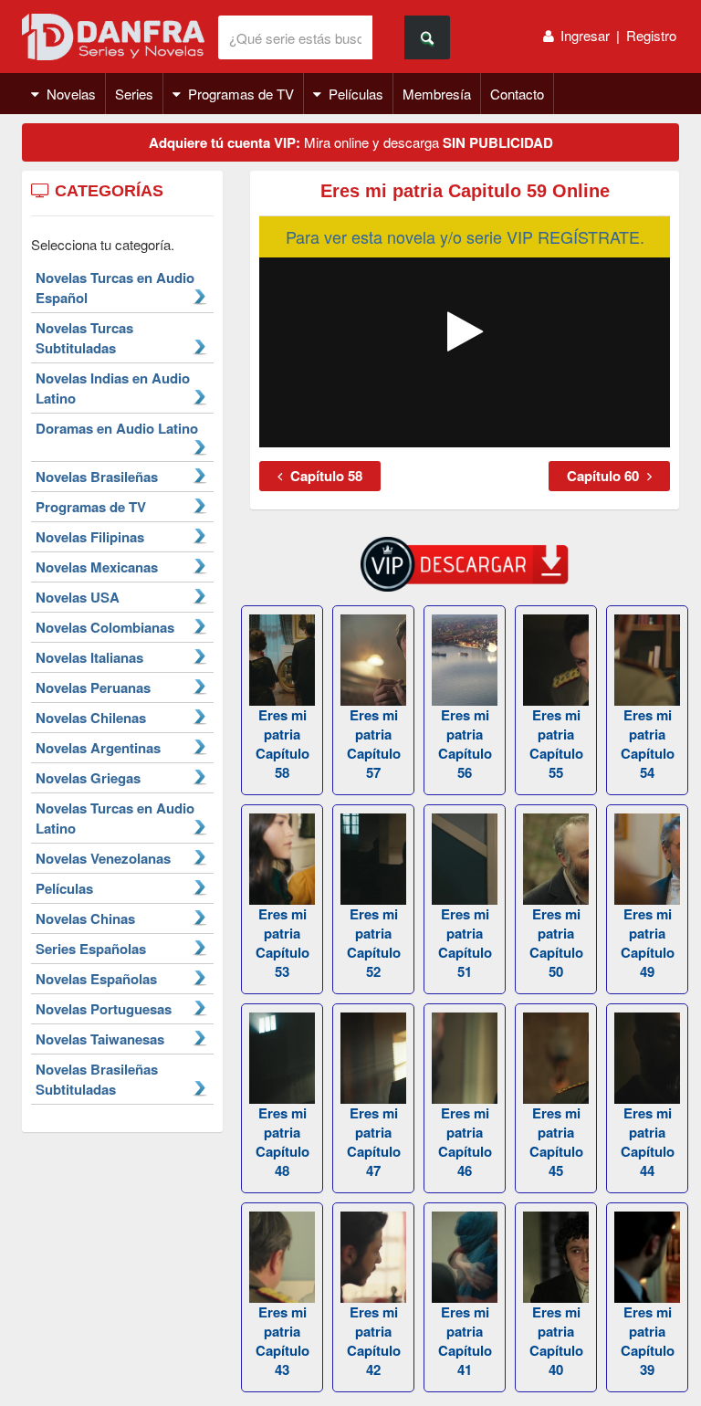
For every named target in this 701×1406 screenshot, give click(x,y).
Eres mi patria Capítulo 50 (556, 942)
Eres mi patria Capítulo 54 (648, 743)
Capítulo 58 (324, 476)
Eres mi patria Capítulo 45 (556, 1141)
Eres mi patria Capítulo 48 (282, 1141)
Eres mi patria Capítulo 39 (648, 1341)
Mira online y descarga (351, 142)
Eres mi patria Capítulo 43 (282, 1341)
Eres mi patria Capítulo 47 (374, 1141)
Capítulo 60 (605, 476)
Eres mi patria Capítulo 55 (556, 743)
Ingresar (585, 35)
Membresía (437, 93)
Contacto (517, 93)
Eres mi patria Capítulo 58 (282, 743)
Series (134, 93)
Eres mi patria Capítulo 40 (556, 1341)
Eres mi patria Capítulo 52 (374, 942)
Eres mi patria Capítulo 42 (374, 1341)
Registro (651, 35)
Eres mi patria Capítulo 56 (465, 743)
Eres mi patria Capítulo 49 (648, 942)
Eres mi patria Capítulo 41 (465, 1341)
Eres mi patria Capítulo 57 (374, 743)
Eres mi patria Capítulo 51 (465, 942)
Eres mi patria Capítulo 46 (465, 1141)
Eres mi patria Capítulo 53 (282, 942)
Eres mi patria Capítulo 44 (648, 1141)
